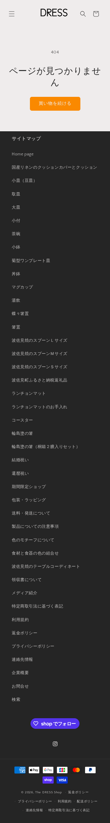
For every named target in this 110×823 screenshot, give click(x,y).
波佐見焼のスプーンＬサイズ (39, 340)
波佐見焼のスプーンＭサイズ (39, 353)
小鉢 (16, 247)
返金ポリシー (25, 633)
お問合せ (20, 686)
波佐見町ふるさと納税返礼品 (39, 380)
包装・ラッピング (29, 500)
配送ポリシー (87, 801)
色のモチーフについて (33, 540)
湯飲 (16, 300)
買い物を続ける (55, 103)
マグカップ (22, 287)
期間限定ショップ (29, 486)
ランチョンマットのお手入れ (39, 407)
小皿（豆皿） (25, 180)
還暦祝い (20, 473)
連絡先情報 (22, 659)
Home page (22, 154)
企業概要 (20, 673)
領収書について (27, 580)
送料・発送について (31, 513)
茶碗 (16, 234)
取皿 (16, 194)
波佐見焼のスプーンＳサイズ (39, 367)
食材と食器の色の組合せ (35, 553)
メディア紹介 (25, 593)
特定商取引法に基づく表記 (37, 606)
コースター (22, 420)
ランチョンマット (29, 393)
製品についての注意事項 (35, 526)
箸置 (16, 327)
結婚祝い (20, 460)
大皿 (16, 207)
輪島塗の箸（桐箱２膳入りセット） (46, 446)
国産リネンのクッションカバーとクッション (54, 167)
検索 (16, 699)
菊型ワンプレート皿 (31, 260)
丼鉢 (16, 274)
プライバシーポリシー (33, 646)
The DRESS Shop (48, 792)
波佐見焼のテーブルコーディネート (46, 566)
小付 (16, 220)
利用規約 (20, 620)
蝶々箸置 (20, 313)
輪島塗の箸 (22, 433)
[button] (11, 13)
